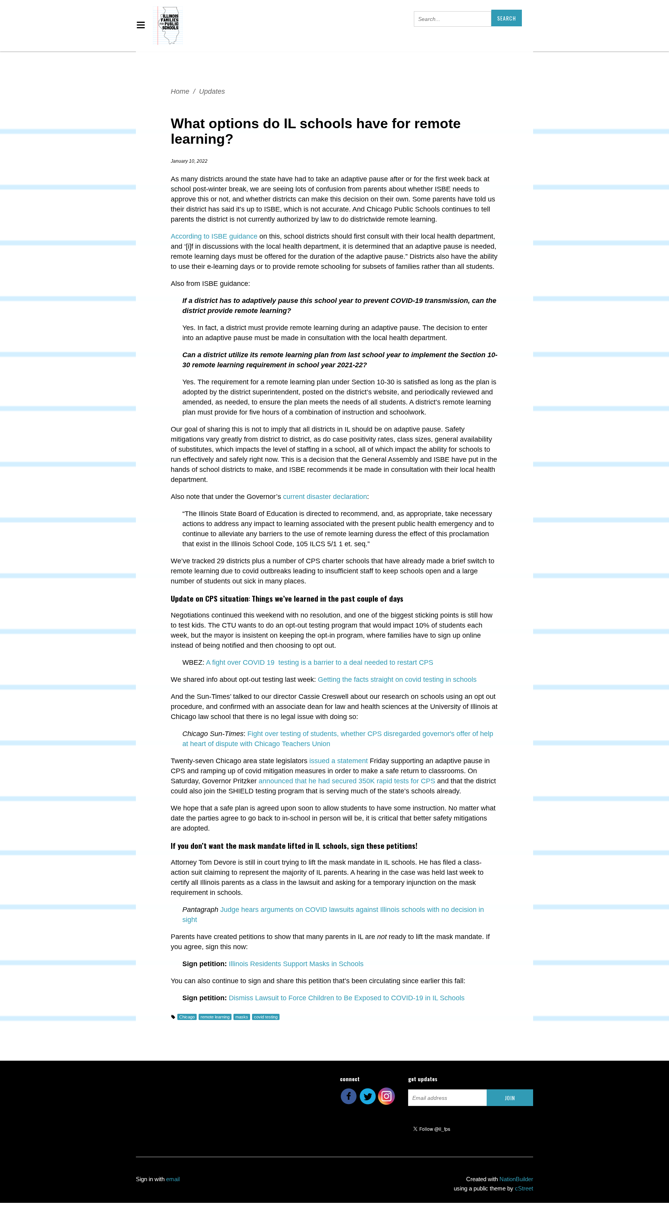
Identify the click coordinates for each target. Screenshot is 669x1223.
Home (180, 91)
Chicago (187, 1017)
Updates (212, 91)
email (173, 1179)
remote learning (215, 1017)
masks (241, 1017)
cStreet (524, 1188)
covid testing (266, 1017)
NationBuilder (516, 1179)
